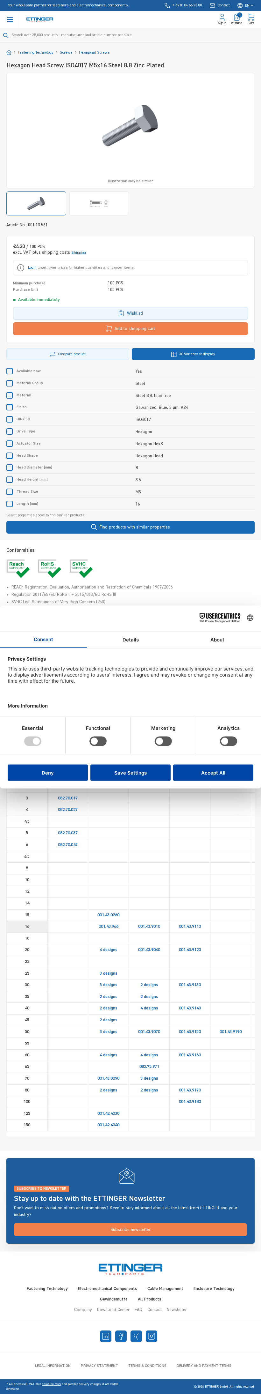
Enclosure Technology (214, 1288)
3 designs (108, 973)
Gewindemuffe (114, 1299)
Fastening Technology (47, 1288)
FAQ (138, 1310)
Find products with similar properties (135, 527)
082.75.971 (149, 1066)
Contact (154, 1310)
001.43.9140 (190, 1008)
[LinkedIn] (105, 1336)
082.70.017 (68, 798)
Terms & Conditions (147, 1366)
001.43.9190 (231, 1032)
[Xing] (136, 1336)
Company (83, 1310)
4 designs (108, 950)
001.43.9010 (149, 926)
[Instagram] (151, 1336)
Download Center (113, 1310)
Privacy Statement (99, 1366)
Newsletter (177, 1310)
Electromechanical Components (107, 1288)
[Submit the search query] (6, 35)
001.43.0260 (108, 915)
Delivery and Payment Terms (204, 1366)
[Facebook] (121, 1336)
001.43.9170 (190, 1090)
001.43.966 (108, 926)
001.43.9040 (149, 950)
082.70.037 (68, 833)
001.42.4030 (108, 1113)
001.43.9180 (190, 1101)
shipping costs (51, 1384)
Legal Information (53, 1366)
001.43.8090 (108, 1078)
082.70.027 (68, 809)
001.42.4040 (108, 1125)
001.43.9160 (190, 1055)
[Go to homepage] (39, 19)
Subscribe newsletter (130, 1229)
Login (32, 268)
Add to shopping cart (135, 328)
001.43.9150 (190, 1032)
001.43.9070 (149, 1032)
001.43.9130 (190, 985)
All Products (149, 1299)
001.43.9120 (190, 950)
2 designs (149, 985)
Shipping (78, 253)
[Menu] (10, 19)
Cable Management (165, 1288)
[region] (130, 144)
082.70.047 (68, 845)
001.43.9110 (190, 926)
